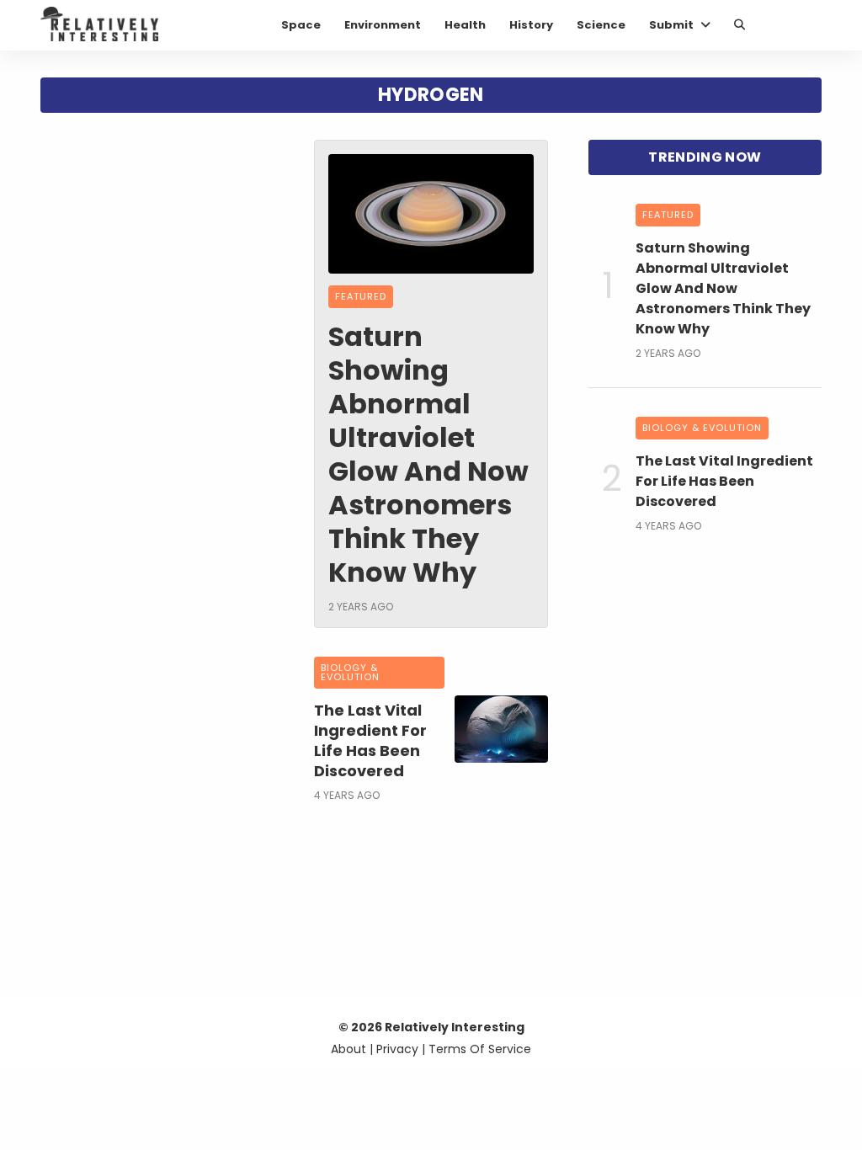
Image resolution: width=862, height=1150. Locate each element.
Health (465, 25)
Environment (382, 25)
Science (601, 25)
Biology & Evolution (350, 672)
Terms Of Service (479, 1049)
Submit (671, 25)
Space (301, 25)
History (531, 25)
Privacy (397, 1049)
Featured (360, 296)
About (348, 1049)
